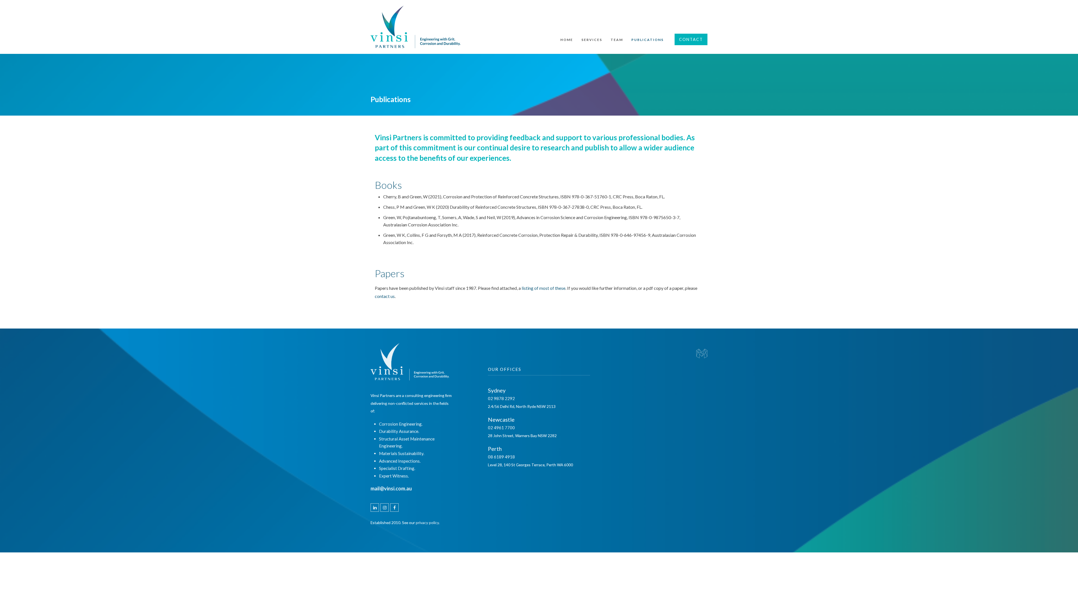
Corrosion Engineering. (400, 423)
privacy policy (427, 522)
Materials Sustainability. (401, 453)
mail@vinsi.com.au (391, 488)
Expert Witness (393, 475)
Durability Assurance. (399, 431)
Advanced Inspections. (400, 460)
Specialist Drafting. (397, 468)
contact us (385, 296)
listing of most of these (543, 288)
